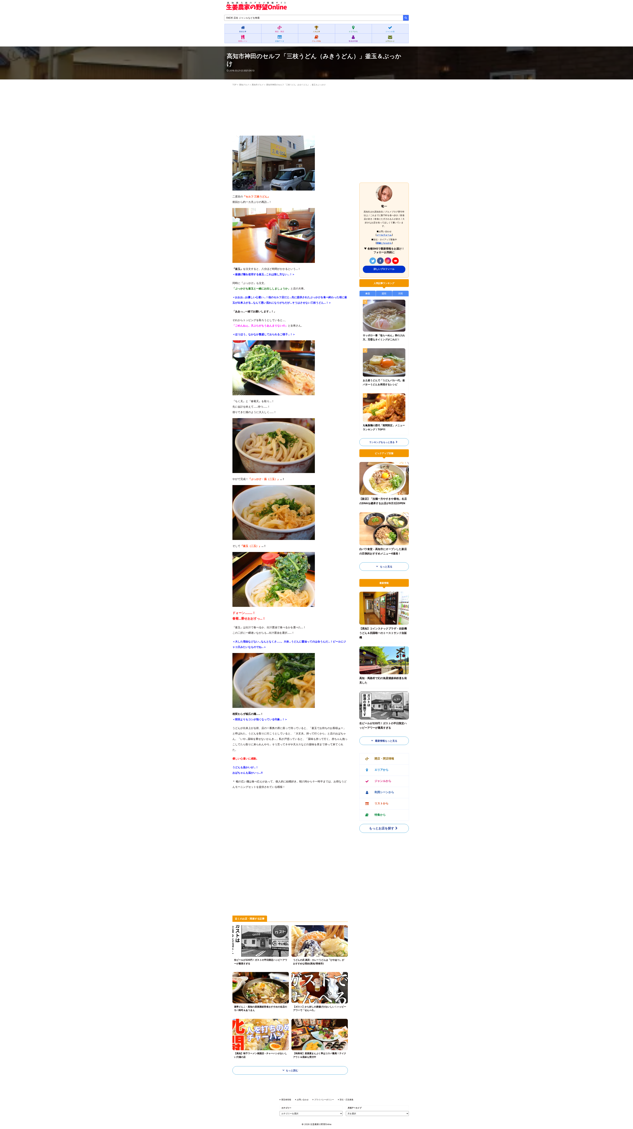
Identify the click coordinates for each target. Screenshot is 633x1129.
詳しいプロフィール (384, 269)
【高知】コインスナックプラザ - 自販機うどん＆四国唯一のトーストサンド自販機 (383, 633)
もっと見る (385, 566)
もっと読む (292, 1070)
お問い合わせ (303, 1099)
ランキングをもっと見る (382, 442)
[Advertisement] (290, 112)
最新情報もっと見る (386, 740)
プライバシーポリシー (324, 1099)
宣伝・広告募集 (346, 1099)
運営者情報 (286, 1099)
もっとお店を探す (381, 828)
